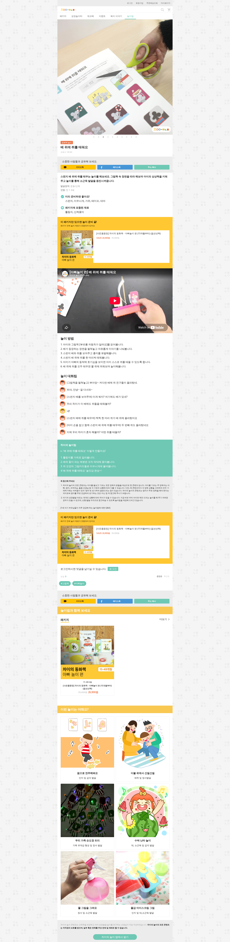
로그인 (130, 3)
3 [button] (103, 137)
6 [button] (117, 137)
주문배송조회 (152, 3)
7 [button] (122, 137)
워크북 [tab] (90, 16)
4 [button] (108, 137)
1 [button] (93, 137)
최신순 (166, 576)
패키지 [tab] (63, 16)
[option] (115, 77)
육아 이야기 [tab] (116, 16)
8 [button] (126, 137)
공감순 (159, 576)
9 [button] (131, 137)
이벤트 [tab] (102, 16)
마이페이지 (165, 3)
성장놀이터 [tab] (76, 16)
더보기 (163, 619)
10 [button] (136, 137)
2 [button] (98, 137)
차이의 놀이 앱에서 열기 (115, 937)
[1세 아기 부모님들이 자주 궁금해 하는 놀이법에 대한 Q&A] (85, 507)
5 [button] (112, 137)
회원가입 (139, 3)
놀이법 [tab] (130, 16)
